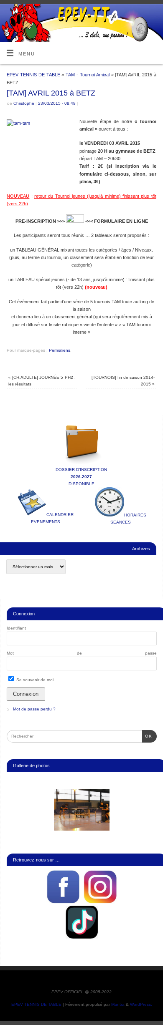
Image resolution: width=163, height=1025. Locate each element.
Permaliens (59, 350)
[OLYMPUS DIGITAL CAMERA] (81, 810)
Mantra (118, 1004)
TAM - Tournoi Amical (87, 74)
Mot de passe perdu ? (34, 709)
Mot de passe (82, 653)
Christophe (23, 103)
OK (147, 735)
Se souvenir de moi (34, 679)
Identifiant (16, 628)
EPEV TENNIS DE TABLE (33, 74)
